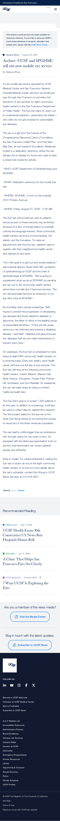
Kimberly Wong (13, 72)
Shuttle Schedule (10, 780)
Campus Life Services (13, 738)
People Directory (10, 772)
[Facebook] (28, 685)
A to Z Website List (11, 721)
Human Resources (11, 759)
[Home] (6, 8)
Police (5, 776)
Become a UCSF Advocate (15, 697)
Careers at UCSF (10, 746)
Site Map (7, 801)
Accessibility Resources (14, 725)
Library (6, 763)
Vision (21, 490)
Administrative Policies (13, 729)
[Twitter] (35, 685)
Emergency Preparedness (15, 755)
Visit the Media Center (33, 616)
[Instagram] (20, 685)
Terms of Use (8, 805)
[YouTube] (13, 685)
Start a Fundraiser (11, 706)
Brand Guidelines (11, 733)
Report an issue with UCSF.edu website (20, 809)
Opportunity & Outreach (13, 767)
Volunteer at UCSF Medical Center (18, 702)
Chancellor (8, 750)
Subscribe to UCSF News (33, 644)
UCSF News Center (39, 45)
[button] (49, 7)
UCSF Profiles (9, 784)
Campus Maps (9, 742)
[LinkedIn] (6, 685)
